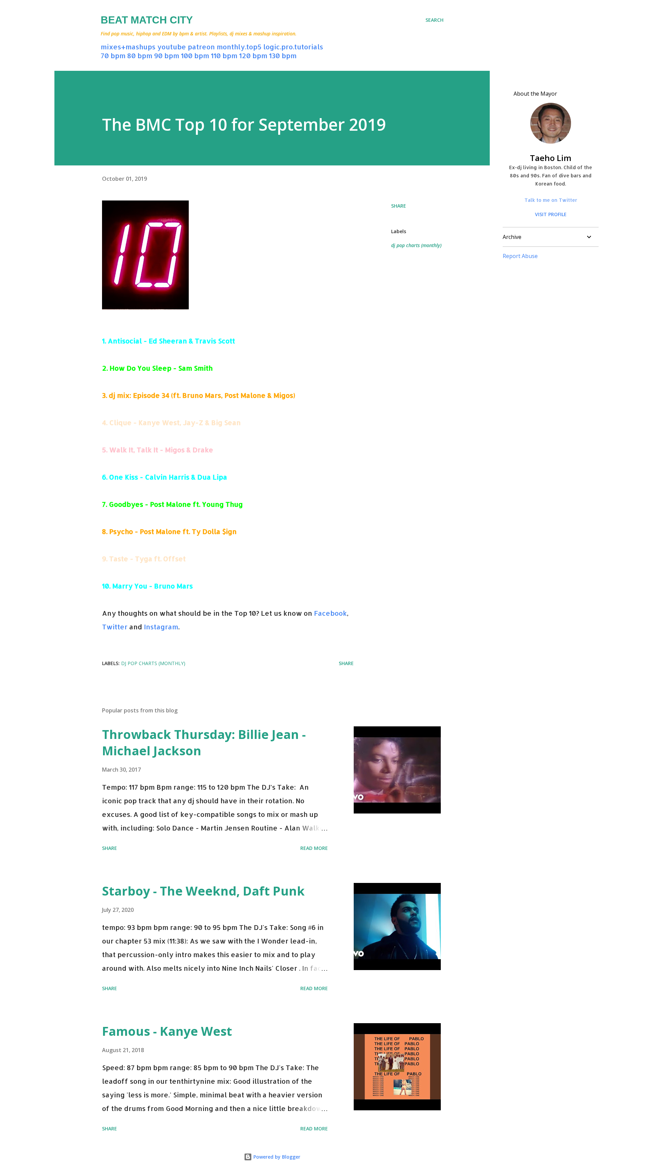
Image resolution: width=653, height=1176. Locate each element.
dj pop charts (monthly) (416, 245)
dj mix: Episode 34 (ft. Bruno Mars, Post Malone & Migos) (202, 395)
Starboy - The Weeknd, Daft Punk (203, 891)
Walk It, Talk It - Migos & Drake (161, 449)
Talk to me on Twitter (550, 200)
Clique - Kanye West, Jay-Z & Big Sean (175, 422)
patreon (201, 46)
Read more (314, 848)
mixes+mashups (128, 46)
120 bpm (253, 55)
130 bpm (283, 55)
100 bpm (195, 55)
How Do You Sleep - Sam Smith (161, 368)
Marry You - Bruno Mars (152, 585)
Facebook (330, 613)
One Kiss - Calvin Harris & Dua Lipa (168, 476)
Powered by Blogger (276, 1157)
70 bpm (113, 55)
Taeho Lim (550, 157)
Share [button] (398, 206)
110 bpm (224, 55)
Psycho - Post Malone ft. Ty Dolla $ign (173, 531)
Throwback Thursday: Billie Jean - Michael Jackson (204, 742)
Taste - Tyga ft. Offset (147, 558)
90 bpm (166, 55)
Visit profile (551, 214)
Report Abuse (520, 256)
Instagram (161, 626)
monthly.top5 (239, 46)
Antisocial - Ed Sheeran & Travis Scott (171, 340)
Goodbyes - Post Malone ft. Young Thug (176, 504)
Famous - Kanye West (167, 1031)
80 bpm (139, 55)
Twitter (115, 626)
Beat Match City (147, 20)
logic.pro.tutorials (293, 46)
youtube (171, 46)
